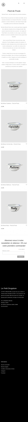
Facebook (3, 372)
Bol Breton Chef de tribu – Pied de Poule (11, 144)
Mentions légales (4, 366)
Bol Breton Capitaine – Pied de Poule (10, 103)
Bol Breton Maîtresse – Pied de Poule (10, 184)
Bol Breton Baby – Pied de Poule (9, 225)
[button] (19, 3)
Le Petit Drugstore (9, 288)
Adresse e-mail (6, 250)
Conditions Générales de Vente (7, 368)
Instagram (3, 370)
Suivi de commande (5, 364)
